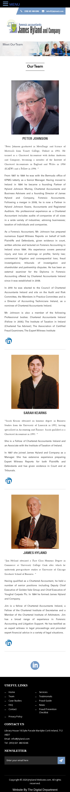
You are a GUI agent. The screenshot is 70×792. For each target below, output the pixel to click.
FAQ (11, 704)
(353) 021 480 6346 (31, 11)
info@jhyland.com (54, 11)
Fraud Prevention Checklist (48, 711)
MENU (14, 4)
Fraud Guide (45, 700)
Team (11, 696)
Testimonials (45, 696)
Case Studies (15, 700)
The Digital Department (42, 789)
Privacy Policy (15, 716)
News (42, 704)
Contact (13, 709)
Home (12, 692)
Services (43, 692)
